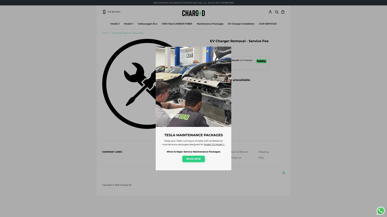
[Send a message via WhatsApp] (380, 210)
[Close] (227, 50)
